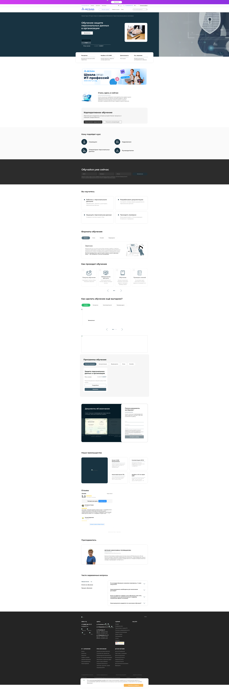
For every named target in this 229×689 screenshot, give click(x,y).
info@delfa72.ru (84, 626)
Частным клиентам (85, 5)
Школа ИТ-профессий (120, 651)
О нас (122, 9)
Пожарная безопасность (102, 663)
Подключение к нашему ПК (121, 628)
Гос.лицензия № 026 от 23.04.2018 (87, 674)
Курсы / (87, 15)
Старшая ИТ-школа (119, 661)
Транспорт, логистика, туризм (103, 665)
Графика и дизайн (85, 657)
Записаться (116, 2)
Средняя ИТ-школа (119, 659)
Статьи (116, 638)
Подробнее (95, 385)
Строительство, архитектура (103, 653)
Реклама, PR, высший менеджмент (104, 657)
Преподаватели (118, 636)
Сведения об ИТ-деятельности (139, 678)
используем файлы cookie (100, 677)
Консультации (103, 364)
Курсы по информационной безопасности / (103, 15)
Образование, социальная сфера (104, 659)
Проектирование (85, 663)
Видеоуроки (114, 364)
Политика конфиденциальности (122, 630)
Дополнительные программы (121, 663)
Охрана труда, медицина (102, 661)
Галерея (117, 624)
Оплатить (95, 389)
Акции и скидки (118, 634)
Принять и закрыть (133, 685)
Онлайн (131, 364)
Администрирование (86, 659)
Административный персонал (103, 651)
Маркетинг (83, 655)
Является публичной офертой (121, 674)
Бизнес (83, 651)
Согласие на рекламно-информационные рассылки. (90, 177)
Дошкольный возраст (120, 655)
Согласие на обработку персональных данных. (107, 177)
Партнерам (104, 5)
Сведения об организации (121, 632)
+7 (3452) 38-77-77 (129, 5)
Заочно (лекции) (90, 364)
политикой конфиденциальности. (121, 176)
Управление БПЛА (101, 667)
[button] (108, 290)
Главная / (83, 15)
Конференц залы (119, 626)
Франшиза (98, 5)
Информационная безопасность (104, 655)
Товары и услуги (115, 9)
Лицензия (117, 640)
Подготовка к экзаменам (121, 653)
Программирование (85, 661)
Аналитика (83, 653)
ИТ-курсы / (91, 15)
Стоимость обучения (128, 678)
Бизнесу (92, 5)
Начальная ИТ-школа (120, 657)
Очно (123, 364)
